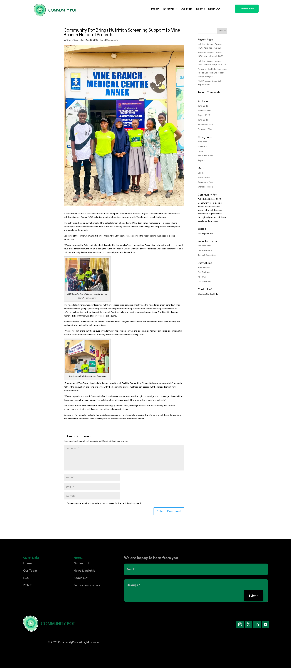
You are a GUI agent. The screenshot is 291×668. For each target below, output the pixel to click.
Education (202, 146)
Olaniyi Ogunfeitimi (75, 40)
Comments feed (205, 182)
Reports (202, 160)
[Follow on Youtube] (265, 624)
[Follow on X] (248, 624)
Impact (155, 9)
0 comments (112, 40)
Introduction (204, 267)
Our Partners (204, 272)
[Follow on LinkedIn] (257, 624)
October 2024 (205, 129)
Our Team (186, 9)
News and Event (205, 155)
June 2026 (203, 105)
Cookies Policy (205, 250)
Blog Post (202, 141)
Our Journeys (204, 281)
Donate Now (246, 8)
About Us (202, 276)
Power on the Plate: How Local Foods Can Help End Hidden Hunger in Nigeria (212, 73)
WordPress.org (205, 186)
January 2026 (204, 110)
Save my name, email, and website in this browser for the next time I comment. (104, 503)
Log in (201, 172)
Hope (102, 40)
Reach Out (214, 9)
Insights (200, 9)
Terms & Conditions (207, 255)
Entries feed (204, 177)
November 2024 (205, 124)
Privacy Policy (204, 245)
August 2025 (204, 115)
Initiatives (168, 9)
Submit (253, 595)
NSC (26, 578)
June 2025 (203, 119)
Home (27, 563)
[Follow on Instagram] (240, 624)
